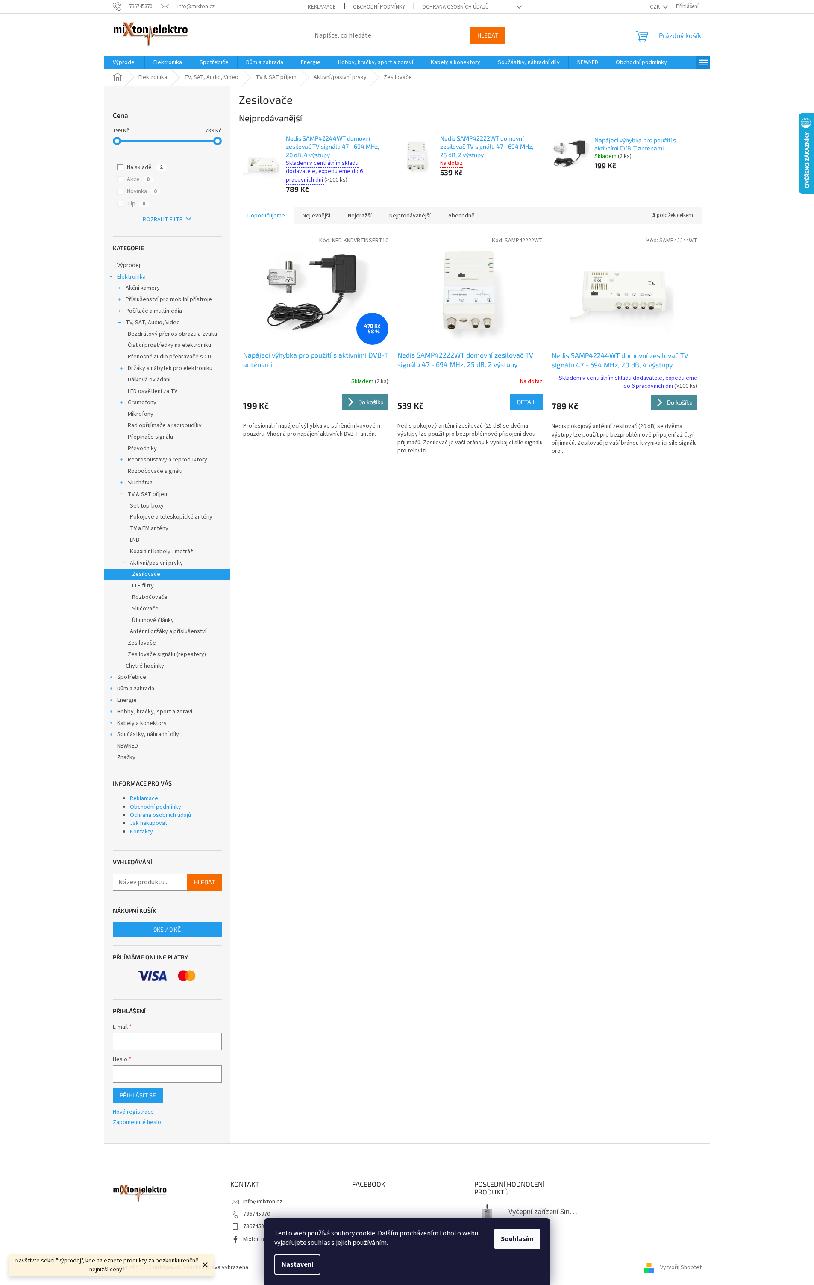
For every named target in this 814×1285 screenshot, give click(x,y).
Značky (126, 757)
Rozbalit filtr (163, 219)
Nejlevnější (316, 215)
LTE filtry (143, 585)
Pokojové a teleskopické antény (171, 517)
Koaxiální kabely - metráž (161, 551)
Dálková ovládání (149, 380)
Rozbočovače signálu (155, 471)
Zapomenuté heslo (137, 1122)
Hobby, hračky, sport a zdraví (154, 711)
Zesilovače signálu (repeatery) (167, 654)
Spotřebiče (131, 677)
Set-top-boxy (147, 506)
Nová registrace (133, 1112)
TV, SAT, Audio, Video (153, 322)
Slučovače (145, 608)
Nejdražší (360, 215)
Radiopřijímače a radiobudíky (165, 425)
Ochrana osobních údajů (455, 7)
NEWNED (127, 746)
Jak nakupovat (148, 823)
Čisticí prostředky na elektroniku (169, 345)
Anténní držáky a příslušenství (168, 631)
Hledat (487, 35)
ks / (167, 929)
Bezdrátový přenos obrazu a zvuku (172, 334)
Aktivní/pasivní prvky (156, 563)
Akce (138, 179)
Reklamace (322, 7)
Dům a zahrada (135, 688)
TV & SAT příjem (148, 494)
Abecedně (461, 215)
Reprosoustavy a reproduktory (167, 459)
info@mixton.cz (262, 1201)
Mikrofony (140, 414)
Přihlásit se (138, 1095)
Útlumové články (153, 620)
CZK (655, 7)
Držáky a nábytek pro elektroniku (170, 368)
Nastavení (297, 1264)
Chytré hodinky (145, 666)
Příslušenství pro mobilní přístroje (169, 299)
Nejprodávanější (410, 215)
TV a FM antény (149, 528)
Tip (136, 203)
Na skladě (145, 167)
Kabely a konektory (142, 723)
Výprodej (128, 265)
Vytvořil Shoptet (681, 1267)
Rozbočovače (150, 597)
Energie (127, 700)
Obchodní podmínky (379, 7)
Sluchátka (140, 482)
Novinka (142, 191)
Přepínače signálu (150, 437)
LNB (134, 540)
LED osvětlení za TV (152, 391)
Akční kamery (143, 288)
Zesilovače (146, 574)
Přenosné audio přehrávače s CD (169, 356)
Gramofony (142, 402)
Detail (526, 401)
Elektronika (131, 277)
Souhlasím (517, 1239)
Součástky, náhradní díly (148, 734)
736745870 (256, 1214)
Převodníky (142, 448)
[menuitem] (124, 62)
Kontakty (141, 831)
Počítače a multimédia (154, 311)
